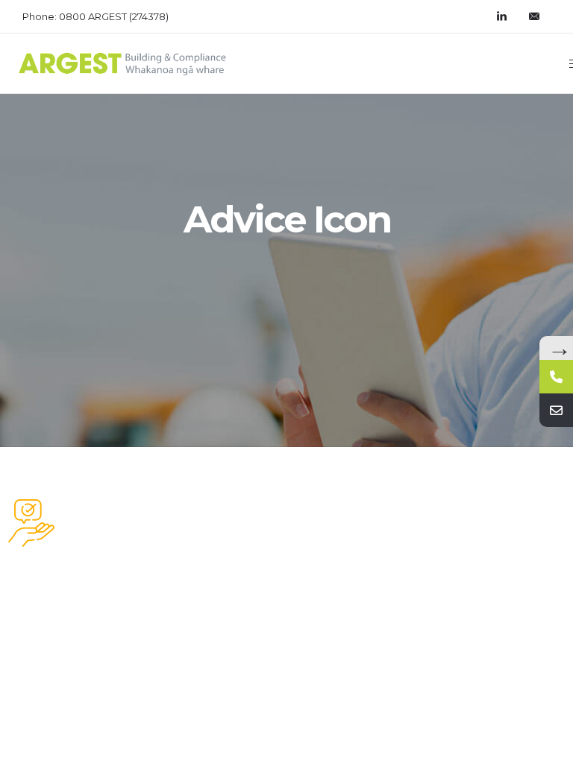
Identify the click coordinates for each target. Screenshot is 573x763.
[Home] (122, 73)
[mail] (534, 16)
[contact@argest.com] (556, 410)
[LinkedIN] (501, 16)
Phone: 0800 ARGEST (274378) (95, 16)
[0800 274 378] (556, 376)
